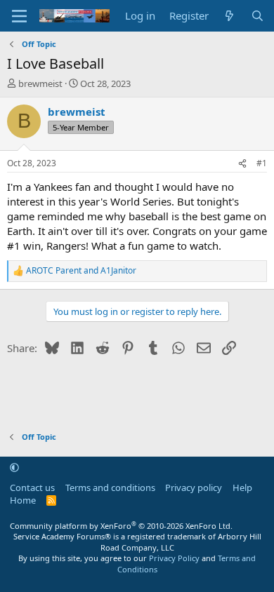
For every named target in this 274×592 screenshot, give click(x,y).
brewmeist (40, 83)
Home (23, 500)
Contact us (32, 487)
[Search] (257, 16)
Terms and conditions (110, 487)
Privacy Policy (174, 558)
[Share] (242, 164)
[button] (14, 467)
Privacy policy (193, 487)
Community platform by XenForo (121, 525)
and (81, 270)
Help (242, 487)
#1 (261, 163)
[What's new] (229, 16)
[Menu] (19, 16)
